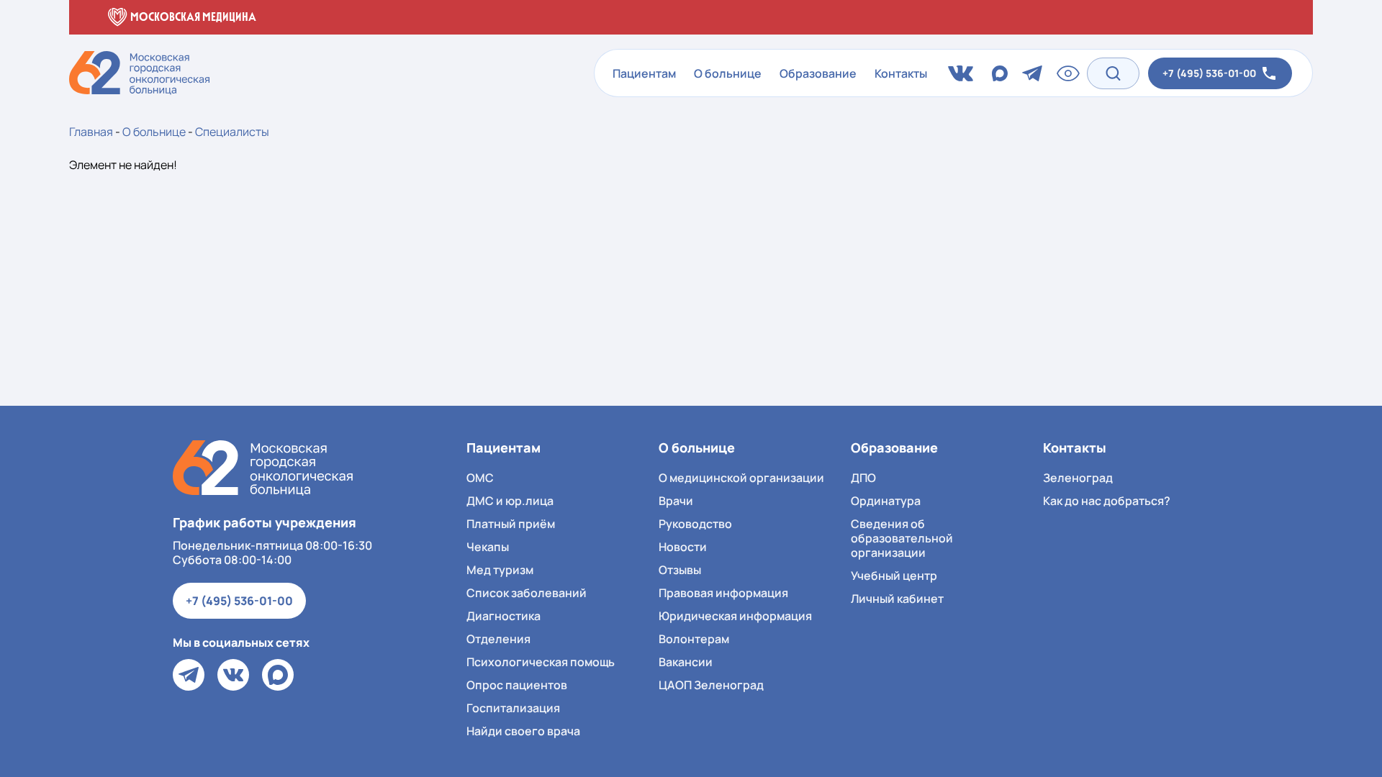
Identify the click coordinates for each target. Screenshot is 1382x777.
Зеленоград (1078, 478)
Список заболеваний (526, 593)
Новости (683, 547)
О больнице (728, 73)
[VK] (233, 675)
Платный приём (510, 524)
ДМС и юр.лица (510, 501)
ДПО (863, 478)
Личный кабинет (897, 598)
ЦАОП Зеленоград (711, 685)
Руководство (695, 524)
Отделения (498, 639)
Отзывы (680, 570)
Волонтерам (694, 639)
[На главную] (263, 468)
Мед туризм (499, 570)
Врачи (676, 501)
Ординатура (886, 501)
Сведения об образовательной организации (902, 538)
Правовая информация (723, 593)
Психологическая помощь (540, 662)
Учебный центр (894, 575)
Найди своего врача (523, 731)
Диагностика (503, 616)
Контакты (901, 73)
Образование (818, 73)
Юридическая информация (735, 616)
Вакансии (686, 662)
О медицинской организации (741, 478)
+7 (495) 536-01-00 (239, 601)
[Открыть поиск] (1113, 73)
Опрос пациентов (516, 685)
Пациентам (644, 73)
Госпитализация (513, 708)
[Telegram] (188, 675)
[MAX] (278, 675)
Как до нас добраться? (1106, 501)
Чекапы (487, 547)
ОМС (480, 478)
